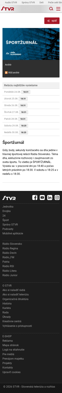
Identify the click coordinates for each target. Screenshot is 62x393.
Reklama (7, 340)
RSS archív (13, 72)
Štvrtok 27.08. (15, 112)
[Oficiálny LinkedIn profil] (49, 197)
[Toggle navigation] (58, 9)
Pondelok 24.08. (16, 92)
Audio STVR (11, 2)
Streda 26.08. (15, 105)
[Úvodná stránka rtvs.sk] (7, 9)
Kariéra (6, 308)
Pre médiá (8, 354)
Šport (5, 220)
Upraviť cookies (11, 372)
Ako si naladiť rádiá (13, 290)
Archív (8, 64)
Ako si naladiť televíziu (15, 294)
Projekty (7, 363)
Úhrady (6, 316)
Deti (42, 2)
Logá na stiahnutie (13, 349)
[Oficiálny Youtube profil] (42, 197)
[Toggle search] (51, 9)
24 (3, 215)
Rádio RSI (8, 266)
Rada (5, 312)
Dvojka (6, 211)
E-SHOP (7, 336)
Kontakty (7, 367)
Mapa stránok (10, 345)
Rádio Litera (9, 270)
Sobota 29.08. (15, 125)
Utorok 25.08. (15, 98)
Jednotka (7, 206)
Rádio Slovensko (12, 243)
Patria (5, 261)
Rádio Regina (10, 248)
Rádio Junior (9, 275)
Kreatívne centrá (11, 321)
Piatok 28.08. (14, 119)
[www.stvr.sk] (9, 198)
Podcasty (7, 229)
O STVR (7, 285)
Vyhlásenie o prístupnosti (17, 326)
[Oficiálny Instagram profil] (57, 197)
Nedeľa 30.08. (15, 132)
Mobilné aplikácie (12, 233)
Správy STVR (28, 2)
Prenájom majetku (13, 358)
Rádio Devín (9, 252)
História (7, 303)
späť (54, 20)
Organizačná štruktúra (15, 299)
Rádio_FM (8, 257)
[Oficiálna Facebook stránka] (35, 197)
